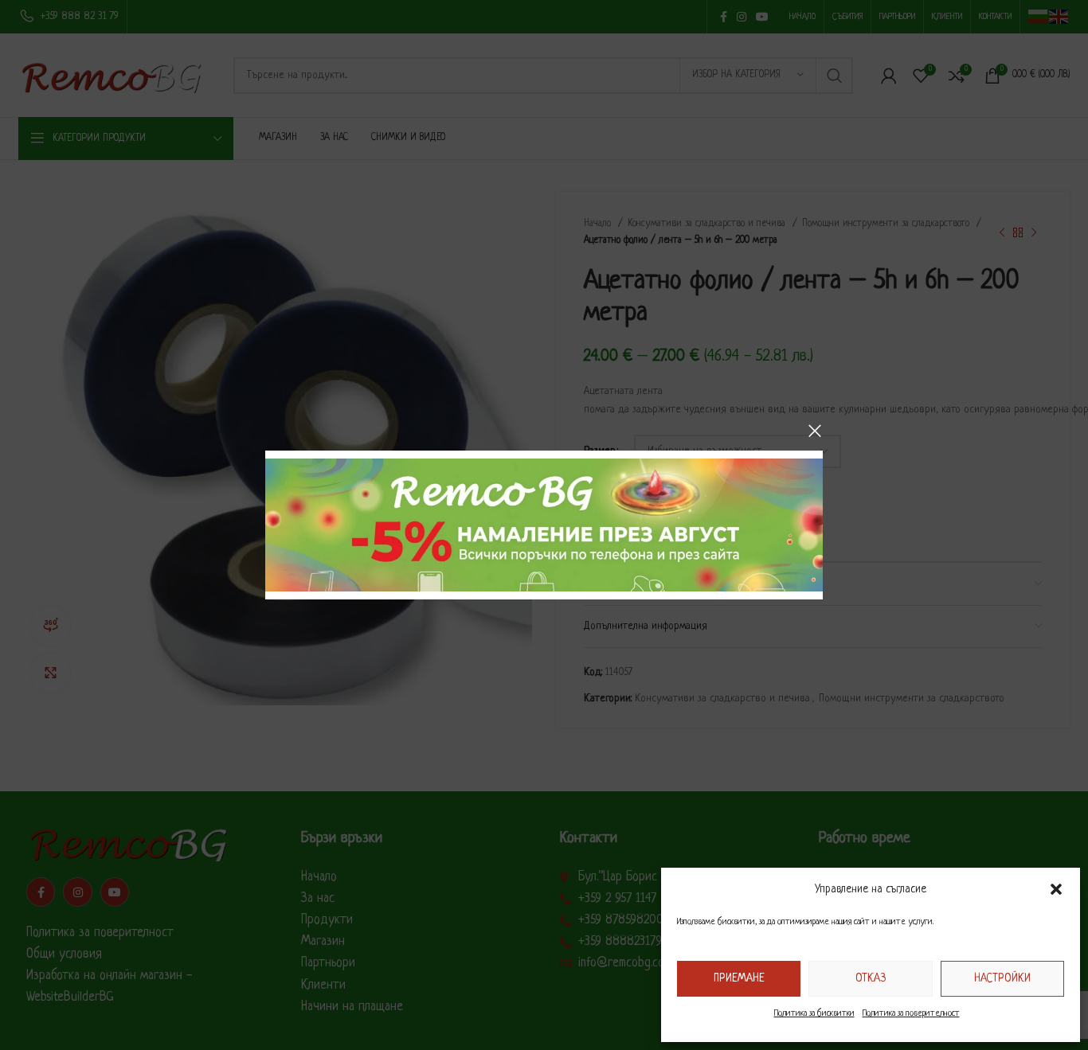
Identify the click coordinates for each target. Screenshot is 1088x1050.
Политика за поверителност (911, 1013)
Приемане (739, 978)
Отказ (870, 978)
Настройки (1002, 978)
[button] (1056, 889)
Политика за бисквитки (814, 1013)
